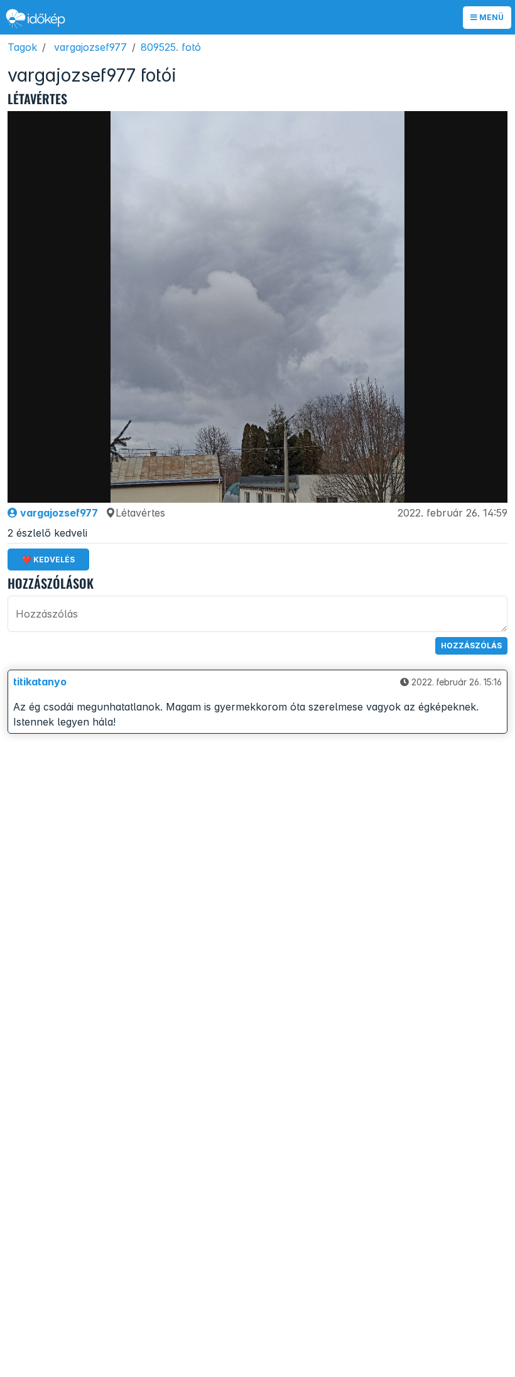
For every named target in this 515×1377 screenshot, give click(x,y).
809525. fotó (171, 47)
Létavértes (140, 512)
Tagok (22, 47)
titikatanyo (40, 681)
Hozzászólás (471, 645)
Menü (490, 17)
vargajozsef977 (90, 47)
